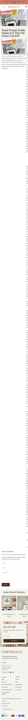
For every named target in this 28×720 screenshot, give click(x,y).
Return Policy (18, 687)
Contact (17, 679)
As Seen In (4, 682)
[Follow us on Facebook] (3, 672)
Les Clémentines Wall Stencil (9, 614)
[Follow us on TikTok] (13, 672)
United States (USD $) (7, 709)
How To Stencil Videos (7, 689)
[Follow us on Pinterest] (8, 672)
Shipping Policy (18, 684)
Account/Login (18, 689)
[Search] (5, 7)
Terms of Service (14, 559)
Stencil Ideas (5, 687)
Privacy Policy (5, 559)
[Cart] (25, 7)
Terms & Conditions (6, 703)
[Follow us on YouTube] (10, 672)
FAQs (16, 682)
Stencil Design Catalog (7, 684)
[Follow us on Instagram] (5, 672)
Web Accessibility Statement (6, 693)
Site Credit (4, 701)
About (3, 679)
